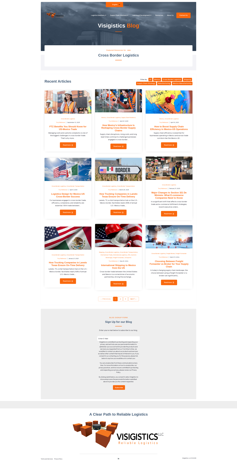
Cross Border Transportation (75, 186)
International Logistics (120, 255)
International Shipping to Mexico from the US (118, 266)
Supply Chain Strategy (146, 83)
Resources (159, 15)
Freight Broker (170, 253)
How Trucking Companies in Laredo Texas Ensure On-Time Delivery (118, 195)
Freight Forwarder (118, 257)
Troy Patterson (60, 122)
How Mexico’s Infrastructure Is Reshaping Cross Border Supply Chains (118, 128)
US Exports (128, 257)
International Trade (106, 255)
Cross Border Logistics (172, 79)
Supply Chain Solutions (118, 15)
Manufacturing (164, 83)
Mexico (157, 79)
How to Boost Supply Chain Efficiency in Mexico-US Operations (169, 127)
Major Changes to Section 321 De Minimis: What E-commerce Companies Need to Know (169, 195)
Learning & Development (141, 15)
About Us (170, 15)
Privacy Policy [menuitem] (58, 459)
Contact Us (183, 15)
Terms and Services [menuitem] (47, 459)
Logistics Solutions (98, 15)
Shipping (187, 79)
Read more (67, 145)
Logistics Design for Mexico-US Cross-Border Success (68, 195)
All (150, 79)
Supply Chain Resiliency (128, 117)
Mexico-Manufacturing (182, 83)
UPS (129, 255)
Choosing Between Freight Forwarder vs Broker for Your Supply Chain (169, 264)
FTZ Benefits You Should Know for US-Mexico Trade (67, 127)
